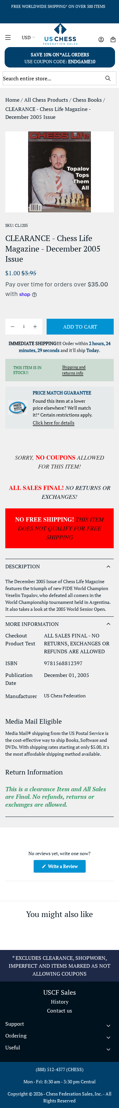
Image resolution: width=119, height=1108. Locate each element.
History (59, 1001)
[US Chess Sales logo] (60, 34)
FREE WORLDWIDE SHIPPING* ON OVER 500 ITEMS (58, 6)
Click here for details (53, 422)
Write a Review (66, 868)
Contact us (59, 1010)
